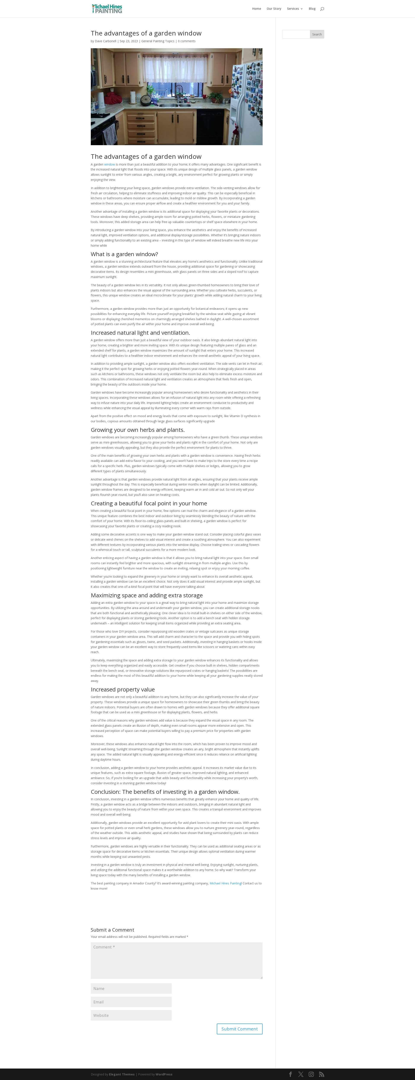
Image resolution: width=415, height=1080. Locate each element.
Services (293, 9)
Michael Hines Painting (225, 883)
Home (256, 9)
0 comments (187, 41)
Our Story (274, 9)
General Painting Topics (157, 41)
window (109, 164)
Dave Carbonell (105, 41)
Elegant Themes (122, 1074)
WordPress (164, 1074)
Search (317, 34)
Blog (312, 9)
